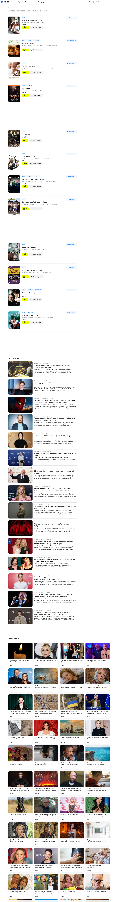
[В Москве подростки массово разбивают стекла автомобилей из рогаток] (46, 680)
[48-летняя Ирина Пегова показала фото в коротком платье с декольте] (97, 680)
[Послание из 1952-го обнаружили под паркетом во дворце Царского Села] (46, 706)
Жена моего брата (29, 66)
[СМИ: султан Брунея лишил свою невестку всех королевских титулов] (72, 757)
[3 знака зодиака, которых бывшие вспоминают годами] (20, 757)
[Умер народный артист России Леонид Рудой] (20, 655)
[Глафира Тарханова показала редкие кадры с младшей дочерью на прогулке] (46, 860)
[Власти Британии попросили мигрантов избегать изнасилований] (72, 732)
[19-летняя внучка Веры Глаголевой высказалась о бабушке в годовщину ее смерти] (72, 886)
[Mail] (2, 2)
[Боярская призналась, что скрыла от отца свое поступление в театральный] (20, 706)
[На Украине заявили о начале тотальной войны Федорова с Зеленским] (20, 783)
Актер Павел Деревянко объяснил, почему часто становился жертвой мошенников (53, 578)
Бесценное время (28, 157)
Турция (50, 158)
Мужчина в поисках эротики (33, 20)
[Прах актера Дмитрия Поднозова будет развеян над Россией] (46, 809)
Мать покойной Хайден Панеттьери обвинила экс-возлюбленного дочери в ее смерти (53, 543)
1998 (32, 136)
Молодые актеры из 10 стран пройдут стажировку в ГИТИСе (54, 525)
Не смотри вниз (28, 43)
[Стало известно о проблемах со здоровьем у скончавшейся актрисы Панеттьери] (46, 655)
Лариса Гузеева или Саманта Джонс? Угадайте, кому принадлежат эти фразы (54, 560)
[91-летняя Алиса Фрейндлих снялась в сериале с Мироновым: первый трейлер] (46, 834)
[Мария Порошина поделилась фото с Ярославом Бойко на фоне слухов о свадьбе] (97, 655)
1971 (34, 272)
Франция (49, 45)
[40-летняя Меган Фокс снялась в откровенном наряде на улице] (97, 809)
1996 (37, 204)
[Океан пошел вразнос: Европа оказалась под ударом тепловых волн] (97, 757)
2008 (34, 45)
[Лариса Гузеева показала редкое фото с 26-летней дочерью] (72, 655)
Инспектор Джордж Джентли (33, 179)
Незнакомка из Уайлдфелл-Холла (34, 202)
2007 (36, 181)
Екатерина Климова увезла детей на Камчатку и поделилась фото (53, 437)
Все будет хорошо (13, 7)
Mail (3, 900)
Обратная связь (111, 900)
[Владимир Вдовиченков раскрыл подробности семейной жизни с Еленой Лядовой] (20, 680)
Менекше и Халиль (29, 247)
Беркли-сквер (27, 134)
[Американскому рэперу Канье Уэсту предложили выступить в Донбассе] (46, 783)
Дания (42, 22)
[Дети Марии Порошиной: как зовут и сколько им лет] (20, 834)
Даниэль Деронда (29, 293)
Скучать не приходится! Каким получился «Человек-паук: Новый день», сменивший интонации (54, 401)
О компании (7, 900)
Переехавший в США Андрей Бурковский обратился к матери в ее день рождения (55, 419)
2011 (32, 90)
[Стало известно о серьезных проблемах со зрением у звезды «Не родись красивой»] (20, 860)
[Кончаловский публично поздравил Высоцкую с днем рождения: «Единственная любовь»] (20, 886)
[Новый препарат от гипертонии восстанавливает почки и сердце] (72, 860)
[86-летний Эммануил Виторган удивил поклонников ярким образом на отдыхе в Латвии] (97, 886)
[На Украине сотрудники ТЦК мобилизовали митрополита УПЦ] (72, 706)
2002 (32, 295)
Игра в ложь (26, 89)
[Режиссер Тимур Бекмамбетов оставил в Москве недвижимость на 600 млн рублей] (72, 783)
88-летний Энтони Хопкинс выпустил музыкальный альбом (54, 472)
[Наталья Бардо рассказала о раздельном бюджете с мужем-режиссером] (46, 886)
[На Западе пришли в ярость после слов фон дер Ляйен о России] (97, 706)
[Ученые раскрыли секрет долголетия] (97, 860)
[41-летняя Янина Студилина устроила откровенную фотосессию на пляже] (72, 809)
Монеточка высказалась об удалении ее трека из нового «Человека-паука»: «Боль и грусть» (53, 596)
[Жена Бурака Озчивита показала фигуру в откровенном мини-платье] (72, 834)
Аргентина (54, 45)
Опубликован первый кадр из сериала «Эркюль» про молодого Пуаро (55, 507)
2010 (31, 22)
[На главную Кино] (6, 2)
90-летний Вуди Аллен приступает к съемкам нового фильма (55, 454)
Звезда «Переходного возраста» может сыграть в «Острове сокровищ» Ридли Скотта (52, 613)
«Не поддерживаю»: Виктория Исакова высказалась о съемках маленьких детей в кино (54, 384)
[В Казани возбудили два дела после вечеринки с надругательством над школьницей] (46, 757)
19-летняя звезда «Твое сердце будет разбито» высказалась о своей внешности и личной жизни (53, 490)
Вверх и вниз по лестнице (32, 270)
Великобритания (47, 136)
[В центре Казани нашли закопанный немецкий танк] (20, 732)
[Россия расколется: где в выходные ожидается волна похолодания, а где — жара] (20, 809)
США (50, 68)
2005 (36, 68)
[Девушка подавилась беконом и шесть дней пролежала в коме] (97, 834)
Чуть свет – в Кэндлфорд (31, 315)
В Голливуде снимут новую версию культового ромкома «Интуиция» (52, 366)
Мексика (59, 68)
